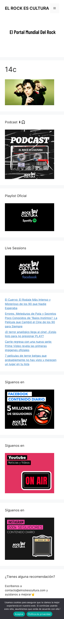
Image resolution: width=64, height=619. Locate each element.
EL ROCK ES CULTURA (27, 8)
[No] (60, 608)
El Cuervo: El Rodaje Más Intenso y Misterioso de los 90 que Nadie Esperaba (28, 304)
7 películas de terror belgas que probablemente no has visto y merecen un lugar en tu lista (30, 360)
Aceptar (19, 614)
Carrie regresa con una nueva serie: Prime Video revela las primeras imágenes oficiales (28, 346)
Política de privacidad (39, 614)
